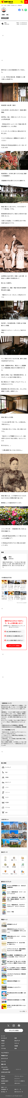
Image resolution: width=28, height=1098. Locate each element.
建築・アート (14, 860)
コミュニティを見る (14, 646)
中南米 (7, 777)
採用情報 (3, 1083)
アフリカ (7, 807)
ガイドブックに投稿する (19, 1081)
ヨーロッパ (8, 767)
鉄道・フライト (14, 873)
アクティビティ (5, 873)
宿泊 (23, 860)
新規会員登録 (5, 1069)
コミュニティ (4, 1067)
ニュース (3, 1061)
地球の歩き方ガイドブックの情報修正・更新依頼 (14, 727)
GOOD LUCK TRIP (5, 1072)
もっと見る (22, 1011)
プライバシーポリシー (19, 1076)
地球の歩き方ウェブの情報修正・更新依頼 (12, 725)
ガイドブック (4, 1058)
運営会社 (3, 1076)
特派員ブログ (14, 5)
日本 (5, 5)
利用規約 (3, 1078)
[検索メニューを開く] (22, 2)
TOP (2, 5)
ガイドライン (17, 1078)
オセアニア (8, 782)
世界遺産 (14, 867)
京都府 (8, 5)
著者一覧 (3, 1064)
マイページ (18, 1069)
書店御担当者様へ (5, 1081)
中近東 (7, 802)
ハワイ (7, 787)
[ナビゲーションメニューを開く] (26, 2)
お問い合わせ (17, 1083)
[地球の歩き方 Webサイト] (7, 1)
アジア (6, 797)
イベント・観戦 (5, 867)
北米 (6, 772)
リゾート (7, 792)
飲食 (5, 860)
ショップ (22, 873)
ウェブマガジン (5, 1052)
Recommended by (20, 602)
